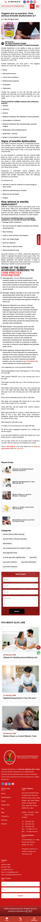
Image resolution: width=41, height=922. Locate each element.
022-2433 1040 (29, 826)
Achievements (6, 797)
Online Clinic (5, 805)
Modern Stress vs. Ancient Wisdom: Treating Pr (21, 495)
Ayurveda (33, 557)
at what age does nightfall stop (14, 557)
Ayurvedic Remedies (28, 562)
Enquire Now (38, 239)
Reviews (4, 824)
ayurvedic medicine (10, 562)
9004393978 (11, 446)
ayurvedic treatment (10, 566)
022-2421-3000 (5, 864)
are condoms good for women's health (17, 548)
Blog (2, 812)
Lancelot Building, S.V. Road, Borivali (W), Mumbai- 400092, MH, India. (31, 842)
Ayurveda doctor (29, 361)
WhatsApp (34, 920)
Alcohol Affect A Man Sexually (13, 534)
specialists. (20, 448)
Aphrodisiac (7, 543)
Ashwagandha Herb (10, 553)
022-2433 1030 (29, 824)
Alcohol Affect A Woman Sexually (15, 539)
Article (3, 801)
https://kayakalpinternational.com (11, 874)
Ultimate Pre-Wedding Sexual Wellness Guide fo (22, 469)
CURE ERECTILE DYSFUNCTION (11, 274)
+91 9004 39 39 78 (14, 2)
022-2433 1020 (29, 821)
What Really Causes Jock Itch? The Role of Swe (23, 520)
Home (3, 793)
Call (20, 920)
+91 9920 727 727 (31, 829)
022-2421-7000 (5, 867)
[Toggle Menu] (37, 6)
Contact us (5, 816)
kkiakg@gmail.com (12, 872)
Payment (4, 820)
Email (6, 920)
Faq (2, 809)
